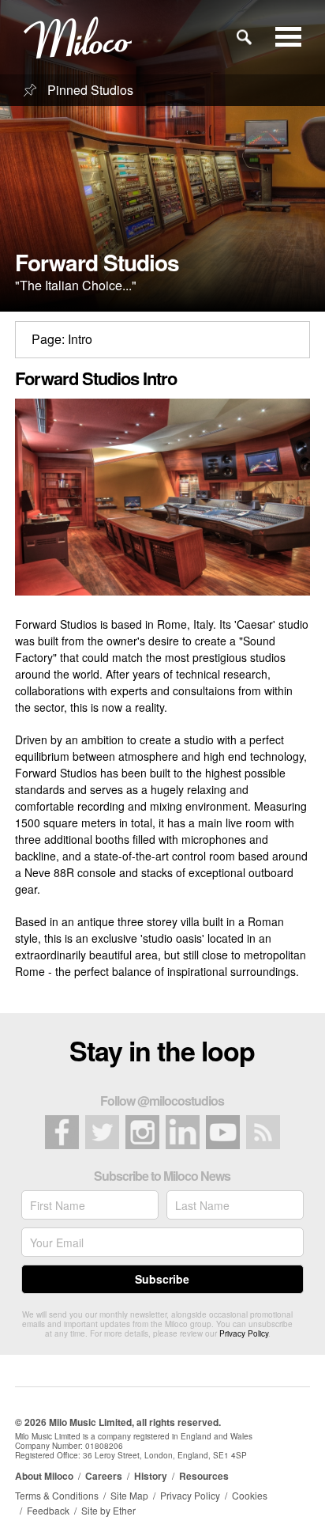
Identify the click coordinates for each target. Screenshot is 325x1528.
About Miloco (44, 1476)
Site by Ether (108, 1510)
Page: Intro (62, 339)
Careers (103, 1476)
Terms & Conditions (57, 1495)
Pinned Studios (88, 90)
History (150, 1476)
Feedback (48, 1510)
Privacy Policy (243, 1333)
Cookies (249, 1495)
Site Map (129, 1495)
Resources (204, 1476)
